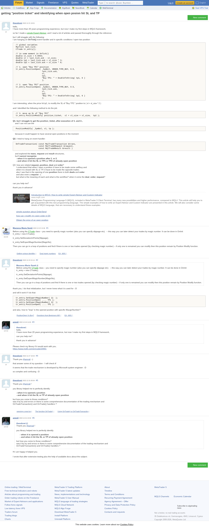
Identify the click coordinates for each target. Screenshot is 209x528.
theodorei (17, 23)
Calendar (93, 8)
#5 (37, 380)
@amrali (26, 359)
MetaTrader (88, 2)
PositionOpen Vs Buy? (25, 315)
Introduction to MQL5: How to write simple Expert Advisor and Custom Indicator (66, 195)
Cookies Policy (111, 508)
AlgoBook (66, 8)
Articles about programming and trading (22, 494)
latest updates (67, 491)
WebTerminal (108, 8)
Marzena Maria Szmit (23, 228)
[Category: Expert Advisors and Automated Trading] (5, 18)
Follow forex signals (13, 505)
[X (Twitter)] (165, 507)
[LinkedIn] (174, 507)
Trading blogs (11, 515)
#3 (33, 322)
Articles (7, 8)
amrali (16, 322)
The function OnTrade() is (45, 411)
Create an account (185, 3)
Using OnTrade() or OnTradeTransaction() (74, 411)
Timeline (108, 491)
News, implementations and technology (72, 494)
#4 (37, 356)
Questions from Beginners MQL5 (49, 315)
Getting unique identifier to (27, 254)
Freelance (53, 2)
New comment (199, 17)
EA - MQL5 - (63, 254)
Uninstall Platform (62, 519)
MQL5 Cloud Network (64, 505)
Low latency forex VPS (15, 508)
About (107, 487)
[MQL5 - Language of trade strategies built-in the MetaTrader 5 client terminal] (7, 3)
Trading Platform (68, 487)
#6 (33, 418)
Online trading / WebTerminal (18, 487)
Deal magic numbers (48, 254)
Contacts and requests (114, 512)
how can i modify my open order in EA (33, 216)
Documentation (50, 8)
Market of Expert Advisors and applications (24, 501)
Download (65, 512)
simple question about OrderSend (31, 212)
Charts (8, 519)
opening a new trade (25, 411)
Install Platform (61, 515)
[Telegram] (160, 507)
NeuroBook (79, 8)
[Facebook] (156, 507)
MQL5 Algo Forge (63, 508)
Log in (170, 3)
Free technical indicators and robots (21, 491)
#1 (47, 228)
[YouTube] (169, 507)
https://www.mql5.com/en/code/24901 (29, 349)
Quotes (74, 2)
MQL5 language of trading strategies (71, 501)
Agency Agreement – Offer (116, 501)
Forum (18, 2)
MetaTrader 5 (160, 487)
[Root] (2, 18)
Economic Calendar (182, 496)
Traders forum (11, 512)
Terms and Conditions (114, 494)
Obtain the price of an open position (32, 220)
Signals (40, 2)
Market (29, 2)
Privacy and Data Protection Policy (119, 505)
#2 (37, 260)
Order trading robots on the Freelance (22, 498)
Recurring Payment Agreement (118, 498)
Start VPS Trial (201, 8)
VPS (65, 2)
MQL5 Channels (161, 496)
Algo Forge (34, 8)
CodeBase (20, 8)
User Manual (67, 498)
